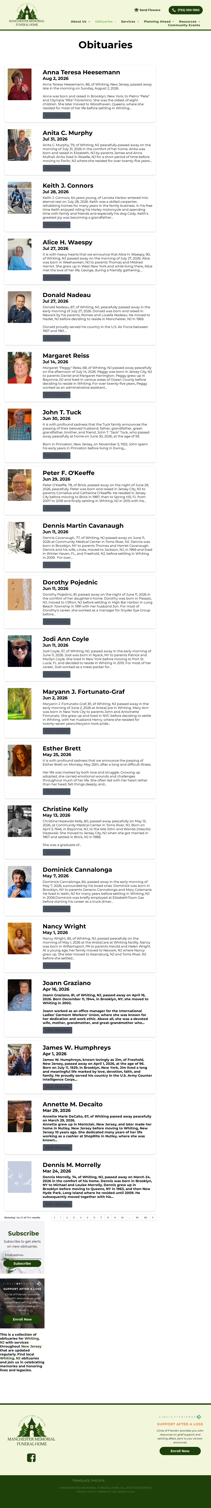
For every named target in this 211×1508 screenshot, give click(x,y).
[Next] (153, 1217)
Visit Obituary (56, 115)
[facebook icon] (31, 1458)
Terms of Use (107, 1491)
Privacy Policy (86, 1491)
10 (122, 1217)
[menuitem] (80, 21)
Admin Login (126, 1491)
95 (137, 1217)
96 (145, 1217)
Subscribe (22, 1263)
